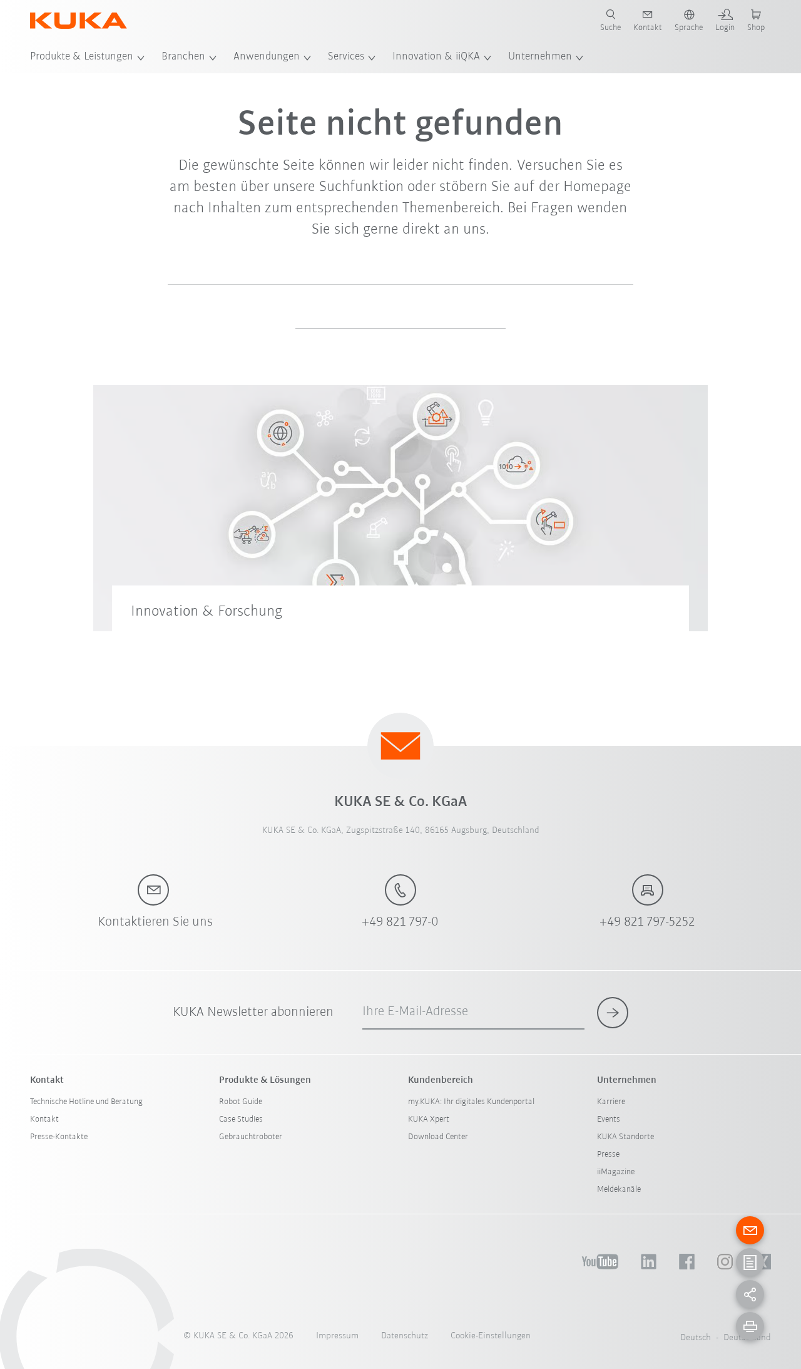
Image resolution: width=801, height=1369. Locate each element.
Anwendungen (266, 57)
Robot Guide (240, 1102)
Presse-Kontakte (59, 1137)
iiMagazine (616, 1172)
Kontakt (44, 1119)
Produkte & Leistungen (81, 57)
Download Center (438, 1137)
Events (608, 1119)
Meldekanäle (619, 1189)
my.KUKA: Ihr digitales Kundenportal (471, 1102)
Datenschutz (404, 1336)
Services (346, 57)
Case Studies (241, 1119)
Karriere (611, 1102)
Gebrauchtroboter (250, 1137)
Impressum (337, 1336)
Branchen (183, 57)
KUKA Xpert (428, 1119)
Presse (608, 1154)
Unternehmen (540, 57)
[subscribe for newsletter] (612, 1012)
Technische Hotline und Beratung (86, 1102)
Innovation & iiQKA (436, 57)
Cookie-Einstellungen (491, 1336)
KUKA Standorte (625, 1137)
